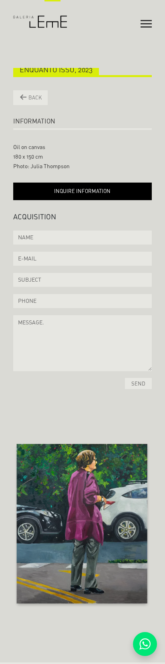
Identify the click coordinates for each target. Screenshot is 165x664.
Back (34, 97)
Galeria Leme (40, 14)
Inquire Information (82, 191)
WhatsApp (145, 644)
